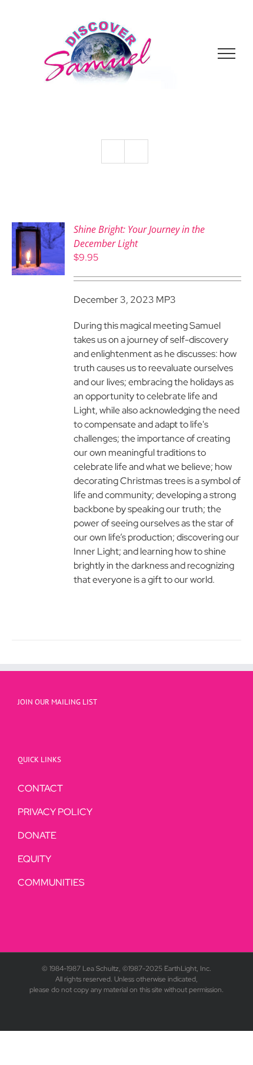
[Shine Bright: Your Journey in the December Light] (38, 229)
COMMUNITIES (51, 882)
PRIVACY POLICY (55, 812)
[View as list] (136, 151)
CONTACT (40, 788)
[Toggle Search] (186, 53)
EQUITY (34, 859)
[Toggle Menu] (227, 53)
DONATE (37, 835)
